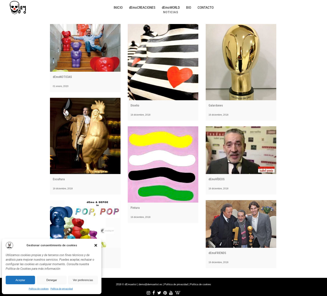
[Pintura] (163, 164)
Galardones (216, 105)
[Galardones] (241, 62)
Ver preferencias (83, 280)
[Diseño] (163, 62)
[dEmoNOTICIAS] (85, 48)
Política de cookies (39, 288)
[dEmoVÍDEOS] (241, 150)
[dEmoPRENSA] (85, 224)
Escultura (59, 179)
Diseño (135, 105)
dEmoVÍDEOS (217, 179)
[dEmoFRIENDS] (241, 224)
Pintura (135, 208)
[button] (96, 245)
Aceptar (20, 280)
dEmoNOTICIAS (62, 77)
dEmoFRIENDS (217, 253)
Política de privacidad (62, 288)
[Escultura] (85, 136)
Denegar (51, 280)
